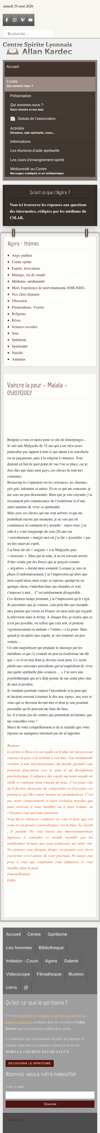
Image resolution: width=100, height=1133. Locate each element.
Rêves (16, 320)
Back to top (15, 1119)
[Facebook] (7, 20)
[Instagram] (15, 20)
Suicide (17, 352)
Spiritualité (20, 346)
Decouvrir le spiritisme (29, 1063)
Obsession (19, 300)
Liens (11, 987)
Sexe (15, 333)
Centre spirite (21, 261)
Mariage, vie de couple (28, 274)
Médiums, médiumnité (28, 281)
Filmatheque (49, 974)
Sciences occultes (24, 326)
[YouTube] (30, 20)
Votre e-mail (15, 1086)
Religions (19, 313)
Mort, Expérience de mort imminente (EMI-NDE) (48, 287)
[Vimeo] (23, 20)
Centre (34, 934)
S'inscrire (50, 1104)
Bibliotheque (51, 947)
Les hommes (19, 947)
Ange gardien (22, 255)
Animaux (19, 359)
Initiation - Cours (22, 960)
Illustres (76, 974)
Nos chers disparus (26, 294)
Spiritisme (19, 339)
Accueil (13, 934)
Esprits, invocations (26, 268)
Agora (51, 960)
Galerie (71, 960)
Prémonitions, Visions (28, 307)
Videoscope (18, 974)
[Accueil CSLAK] (38, 49)
